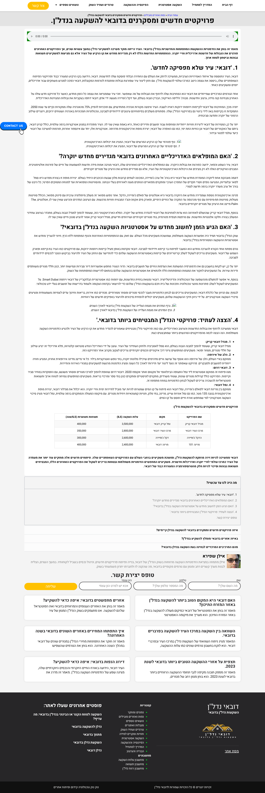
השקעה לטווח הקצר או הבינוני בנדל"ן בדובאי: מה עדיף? (67, 716)
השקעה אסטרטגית (170, 5)
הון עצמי (127, 580)
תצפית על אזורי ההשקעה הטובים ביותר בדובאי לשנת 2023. (189, 664)
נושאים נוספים (69, 5)
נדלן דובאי (94, 750)
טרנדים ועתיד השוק (101, 5)
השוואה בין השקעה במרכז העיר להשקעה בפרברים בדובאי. (191, 633)
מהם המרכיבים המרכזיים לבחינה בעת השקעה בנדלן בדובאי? (199, 547)
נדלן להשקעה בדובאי (87, 726)
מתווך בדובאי (92, 734)
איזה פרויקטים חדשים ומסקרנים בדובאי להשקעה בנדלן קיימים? (197, 530)
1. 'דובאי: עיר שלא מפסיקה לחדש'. (216, 495)
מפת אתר (232, 751)
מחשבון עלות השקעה (131, 760)
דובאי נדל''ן (223, 707)
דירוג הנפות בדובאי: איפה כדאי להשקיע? (88, 662)
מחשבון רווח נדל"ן (133, 768)
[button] (132, 530)
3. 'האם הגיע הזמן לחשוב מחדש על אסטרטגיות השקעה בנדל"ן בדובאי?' (195, 506)
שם (239, 580)
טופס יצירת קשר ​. (226, 518)
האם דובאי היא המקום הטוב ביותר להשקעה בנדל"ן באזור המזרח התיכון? (192, 602)
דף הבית (227, 5)
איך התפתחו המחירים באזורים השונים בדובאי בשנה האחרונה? (80, 633)
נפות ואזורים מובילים (154, 15)
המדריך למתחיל (202, 5)
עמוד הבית (172, 15)
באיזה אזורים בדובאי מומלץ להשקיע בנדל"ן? (210, 538)
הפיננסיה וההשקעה (135, 5)
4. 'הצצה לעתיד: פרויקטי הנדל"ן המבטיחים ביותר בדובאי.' (203, 512)
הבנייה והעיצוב (135, 751)
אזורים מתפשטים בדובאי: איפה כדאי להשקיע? (83, 600)
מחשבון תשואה (134, 764)
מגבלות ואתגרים (134, 725)
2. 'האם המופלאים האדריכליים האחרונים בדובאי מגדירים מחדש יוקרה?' (194, 500)
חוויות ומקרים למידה (131, 734)
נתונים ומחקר (136, 712)
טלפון (182, 580)
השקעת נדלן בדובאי (87, 742)
